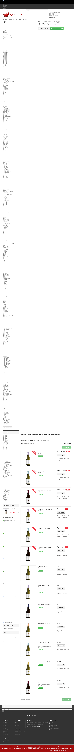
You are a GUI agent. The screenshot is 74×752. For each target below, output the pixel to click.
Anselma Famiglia (6, 393)
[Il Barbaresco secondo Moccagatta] (11, 615)
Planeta (4, 314)
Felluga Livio (5, 227)
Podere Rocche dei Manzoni (8, 315)
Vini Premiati (5, 51)
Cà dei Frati (5, 164)
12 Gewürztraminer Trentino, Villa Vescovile (45, 452)
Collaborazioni (9, 625)
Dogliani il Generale (6, 78)
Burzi (4, 162)
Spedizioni (5, 36)
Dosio (4, 222)
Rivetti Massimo (6, 329)
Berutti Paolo (5, 142)
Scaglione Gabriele (6, 346)
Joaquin (4, 86)
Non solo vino (5, 103)
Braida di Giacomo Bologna (7, 151)
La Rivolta (5, 260)
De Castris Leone (6, 216)
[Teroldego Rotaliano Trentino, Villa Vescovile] (28, 688)
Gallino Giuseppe (6, 246)
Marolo (4, 276)
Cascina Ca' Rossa (6, 177)
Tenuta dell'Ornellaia (6, 361)
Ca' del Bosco (5, 167)
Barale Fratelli (5, 136)
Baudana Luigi (5, 137)
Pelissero (4, 307)
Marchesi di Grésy (6, 275)
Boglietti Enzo (5, 145)
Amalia (4, 68)
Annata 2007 (5, 58)
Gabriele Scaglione (6, 82)
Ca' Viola (4, 168)
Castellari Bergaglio (6, 180)
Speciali (16, 722)
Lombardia (5, 638)
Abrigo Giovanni (5, 66)
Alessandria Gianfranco (7, 118)
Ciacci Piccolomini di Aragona (8, 194)
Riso (4, 107)
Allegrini (4, 119)
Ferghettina (5, 230)
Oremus (4, 300)
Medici (4, 282)
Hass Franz (5, 252)
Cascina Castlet (5, 178)
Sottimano (5, 356)
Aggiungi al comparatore (62, 460)
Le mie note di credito (53, 725)
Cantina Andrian (5, 169)
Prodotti (4, 39)
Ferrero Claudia (5, 233)
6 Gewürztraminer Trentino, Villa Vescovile (45, 510)
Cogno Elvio (5, 197)
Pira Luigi (4, 93)
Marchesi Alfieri (5, 273)
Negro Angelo (5, 88)
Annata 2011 (5, 62)
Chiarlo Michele (5, 192)
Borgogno (4, 148)
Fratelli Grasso (5, 241)
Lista (70, 444)
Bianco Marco (5, 143)
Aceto (4, 104)
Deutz (4, 218)
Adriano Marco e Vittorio (7, 67)
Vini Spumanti (5, 46)
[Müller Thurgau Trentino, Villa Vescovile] (28, 630)
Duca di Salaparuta (6, 223)
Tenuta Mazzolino (6, 362)
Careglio (4, 175)
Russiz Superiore (6, 340)
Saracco (4, 344)
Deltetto (4, 217)
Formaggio (5, 105)
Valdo (4, 372)
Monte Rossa (5, 289)
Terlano (4, 365)
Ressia (4, 94)
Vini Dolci (4, 439)
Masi (4, 280)
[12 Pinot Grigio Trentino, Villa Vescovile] (28, 478)
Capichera (5, 174)
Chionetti (4, 193)
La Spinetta (5, 83)
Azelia (4, 135)
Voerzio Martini (5, 385)
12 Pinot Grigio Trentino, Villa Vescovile (44, 472)
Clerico (4, 196)
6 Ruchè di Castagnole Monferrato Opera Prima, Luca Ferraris (14, 509)
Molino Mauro (5, 285)
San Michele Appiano (6, 342)
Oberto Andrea (5, 298)
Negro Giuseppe (6, 89)
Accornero (5, 115)
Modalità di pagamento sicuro (8, 37)
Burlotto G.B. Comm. (6, 161)
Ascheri (4, 133)
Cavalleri (4, 187)
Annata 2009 (5, 60)
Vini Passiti (5, 438)
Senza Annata (5, 52)
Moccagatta (5, 284)
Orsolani (4, 301)
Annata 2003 (5, 54)
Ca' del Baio (5, 166)
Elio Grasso (5, 224)
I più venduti (17, 725)
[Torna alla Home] (4, 427)
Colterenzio (5, 198)
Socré (4, 355)
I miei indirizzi (51, 726)
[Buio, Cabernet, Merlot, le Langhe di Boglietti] (11, 526)
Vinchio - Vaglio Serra (6, 382)
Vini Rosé (4, 437)
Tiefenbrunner (5, 366)
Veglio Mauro (5, 374)
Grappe (4, 495)
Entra (4, 4)
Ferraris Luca (5, 232)
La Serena (5, 261)
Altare (4, 122)
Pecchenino (5, 306)
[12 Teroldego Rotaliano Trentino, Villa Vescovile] (28, 497)
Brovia (4, 158)
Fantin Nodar (5, 225)
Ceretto (4, 190)
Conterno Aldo (5, 201)
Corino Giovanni (5, 207)
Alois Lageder (5, 121)
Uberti (4, 370)
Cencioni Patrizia (6, 189)
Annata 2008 (5, 59)
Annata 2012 (5, 63)
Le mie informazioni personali (54, 728)
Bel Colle (4, 138)
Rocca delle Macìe (6, 334)
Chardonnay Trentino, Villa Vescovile (43, 567)
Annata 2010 (5, 61)
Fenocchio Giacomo (6, 229)
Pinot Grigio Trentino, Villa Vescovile (43, 643)
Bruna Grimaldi (5, 159)
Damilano (4, 215)
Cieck (4, 195)
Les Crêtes (5, 263)
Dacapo (4, 77)
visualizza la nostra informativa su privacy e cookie (59, 750)
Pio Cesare (5, 312)
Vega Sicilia (5, 373)
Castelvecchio (5, 186)
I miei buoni (51, 729)
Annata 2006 (5, 57)
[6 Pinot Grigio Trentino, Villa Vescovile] (28, 535)
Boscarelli (4, 149)
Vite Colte (4, 384)
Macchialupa (5, 269)
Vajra (4, 371)
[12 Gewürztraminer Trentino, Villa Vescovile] (28, 459)
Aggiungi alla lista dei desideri (63, 458)
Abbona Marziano (6, 111)
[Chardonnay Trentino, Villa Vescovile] (28, 573)
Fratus (4, 244)
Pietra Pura (5, 310)
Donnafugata (5, 221)
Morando (4, 290)
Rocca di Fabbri (5, 335)
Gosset (4, 250)
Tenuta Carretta (5, 359)
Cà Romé (4, 165)
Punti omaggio (5, 34)
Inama (4, 255)
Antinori (4, 130)
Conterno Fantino (6, 202)
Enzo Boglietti (5, 79)
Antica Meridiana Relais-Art (9, 628)
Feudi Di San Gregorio (7, 234)
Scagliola (4, 345)
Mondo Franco (5, 287)
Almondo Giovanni (6, 120)
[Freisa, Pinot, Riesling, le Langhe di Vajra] (11, 589)
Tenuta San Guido (6, 364)
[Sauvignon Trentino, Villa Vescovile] (28, 668)
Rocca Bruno (5, 333)
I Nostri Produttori (6, 65)
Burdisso (4, 75)
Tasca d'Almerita (6, 357)
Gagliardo (4, 245)
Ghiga (4, 84)
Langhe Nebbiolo (10, 638)
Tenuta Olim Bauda (6, 363)
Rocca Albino (5, 332)
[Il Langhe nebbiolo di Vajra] (11, 577)
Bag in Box (5, 493)
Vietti (4, 380)
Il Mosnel (4, 254)
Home (4, 31)
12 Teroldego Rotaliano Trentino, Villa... (45, 491)
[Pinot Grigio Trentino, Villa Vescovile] (28, 649)
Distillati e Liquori (6, 494)
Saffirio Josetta (5, 341)
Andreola (4, 124)
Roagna (4, 331)
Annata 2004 (5, 55)
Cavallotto (5, 188)
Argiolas (4, 132)
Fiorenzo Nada (5, 235)
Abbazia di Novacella (6, 109)
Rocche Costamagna (6, 95)
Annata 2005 (5, 56)
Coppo (4, 205)
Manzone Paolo (5, 271)
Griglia (68, 444)
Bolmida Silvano (6, 146)
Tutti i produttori (5, 108)
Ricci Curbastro (5, 327)
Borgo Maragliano (6, 147)
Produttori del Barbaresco (7, 319)
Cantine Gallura (5, 173)
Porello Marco (5, 318)
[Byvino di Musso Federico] (14, 14)
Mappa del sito (17, 734)
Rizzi (4, 330)
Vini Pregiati (5, 50)
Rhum (4, 102)
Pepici (4, 91)
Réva (4, 325)
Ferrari (4, 231)
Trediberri (4, 369)
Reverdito (4, 326)
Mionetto (4, 283)
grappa (14, 638)
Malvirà (4, 270)
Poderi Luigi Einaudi (6, 317)
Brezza (4, 152)
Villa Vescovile (5, 381)
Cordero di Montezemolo (7, 206)
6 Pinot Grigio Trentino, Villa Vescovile (44, 529)
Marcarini (4, 272)
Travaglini (4, 368)
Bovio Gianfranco (6, 150)
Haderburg (5, 251)
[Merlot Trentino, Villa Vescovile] (28, 611)
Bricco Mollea (5, 74)
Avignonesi (5, 134)
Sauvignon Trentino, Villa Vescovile (45, 661)
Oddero (4, 299)
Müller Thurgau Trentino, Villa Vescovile (44, 624)
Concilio (4, 199)
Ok (71, 748)
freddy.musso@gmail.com (35, 726)
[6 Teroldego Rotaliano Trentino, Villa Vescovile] (28, 554)
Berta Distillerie (5, 141)
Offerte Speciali (5, 48)
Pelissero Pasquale (6, 308)
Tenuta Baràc (5, 96)
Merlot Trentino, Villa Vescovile (44, 604)
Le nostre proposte (6, 64)
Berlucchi (4, 140)
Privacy (4, 38)
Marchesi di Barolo (6, 274)
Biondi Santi (5, 144)
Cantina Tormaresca (6, 172)
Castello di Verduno (6, 185)
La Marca (4, 259)
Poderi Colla (5, 316)
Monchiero (5, 87)
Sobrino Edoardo (6, 354)
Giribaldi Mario (5, 85)
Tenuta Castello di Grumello (7, 360)
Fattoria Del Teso (6, 80)
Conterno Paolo (5, 204)
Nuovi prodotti (17, 723)
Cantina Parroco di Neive (7, 171)
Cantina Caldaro (5, 170)
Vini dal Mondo (5, 49)
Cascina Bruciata (6, 176)
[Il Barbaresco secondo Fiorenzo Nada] (11, 602)
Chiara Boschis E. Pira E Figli (8, 191)
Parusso (4, 305)
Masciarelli (5, 279)
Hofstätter (4, 253)
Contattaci (5, 5)
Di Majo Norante (6, 219)
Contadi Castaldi (6, 200)
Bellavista (4, 139)
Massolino (5, 281)
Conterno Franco (6, 76)
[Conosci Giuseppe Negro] (11, 622)
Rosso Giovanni (5, 339)
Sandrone (4, 343)
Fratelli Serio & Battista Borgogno (8, 81)
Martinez (4, 277)
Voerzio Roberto (5, 386)
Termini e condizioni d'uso (7, 35)
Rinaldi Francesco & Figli (7, 328)
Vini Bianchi (5, 40)
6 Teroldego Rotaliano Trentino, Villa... (44, 548)
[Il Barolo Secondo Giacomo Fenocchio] (11, 564)
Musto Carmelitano (6, 291)
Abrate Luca (5, 112)
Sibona (4, 353)
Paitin (4, 303)
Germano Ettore (5, 247)
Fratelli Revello (5, 242)
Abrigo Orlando (5, 114)
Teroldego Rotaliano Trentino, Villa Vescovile (45, 681)
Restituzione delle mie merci (54, 723)
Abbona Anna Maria (6, 110)
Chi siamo (5, 33)
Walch (4, 387)
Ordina (22, 443)
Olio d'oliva (5, 106)
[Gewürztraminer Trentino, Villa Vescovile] (28, 592)
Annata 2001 (5, 53)
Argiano (4, 131)
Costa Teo (5, 213)
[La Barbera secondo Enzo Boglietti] (11, 539)
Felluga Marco (5, 228)
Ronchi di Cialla (5, 338)
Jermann (4, 257)
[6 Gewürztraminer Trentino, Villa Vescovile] (28, 516)
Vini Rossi (5, 41)
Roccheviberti (5, 337)
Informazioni (5, 32)
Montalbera (5, 288)
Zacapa (4, 388)
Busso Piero (5, 163)
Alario (4, 117)
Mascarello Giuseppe (6, 278)
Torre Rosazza (5, 367)
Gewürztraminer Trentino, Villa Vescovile (44, 586)
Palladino (4, 90)
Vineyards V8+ (5, 383)
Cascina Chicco (5, 179)
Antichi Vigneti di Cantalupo (7, 394)
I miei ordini (51, 722)
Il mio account (53, 720)
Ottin (4, 302)
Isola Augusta (5, 256)
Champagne (5, 47)
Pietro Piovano (5, 92)
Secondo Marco (5, 352)
